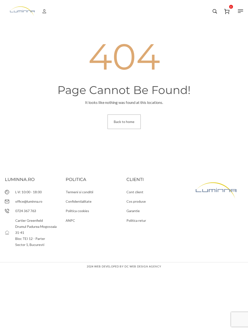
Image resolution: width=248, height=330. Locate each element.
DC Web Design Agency (142, 266)
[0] (227, 10)
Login (42, 11)
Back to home (124, 122)
